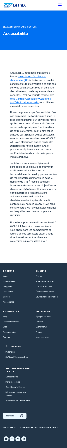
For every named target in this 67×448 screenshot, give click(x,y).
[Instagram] (12, 438)
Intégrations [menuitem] (8, 286)
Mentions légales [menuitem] (12, 382)
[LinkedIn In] (23, 438)
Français (10, 416)
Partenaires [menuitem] (10, 352)
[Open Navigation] (60, 6)
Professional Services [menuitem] (45, 281)
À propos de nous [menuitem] (43, 317)
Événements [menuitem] (41, 327)
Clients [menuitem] (39, 276)
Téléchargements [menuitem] (11, 322)
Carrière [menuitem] (39, 322)
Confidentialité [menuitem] (11, 377)
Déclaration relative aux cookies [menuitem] (15, 393)
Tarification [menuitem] (8, 292)
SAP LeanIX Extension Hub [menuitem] (16, 357)
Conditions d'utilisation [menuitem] (15, 387)
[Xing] (17, 438)
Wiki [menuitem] (5, 327)
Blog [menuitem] (5, 317)
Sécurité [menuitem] (6, 297)
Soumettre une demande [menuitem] (47, 297)
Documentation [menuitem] (10, 332)
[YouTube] (6, 438)
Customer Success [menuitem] (44, 286)
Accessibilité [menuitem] (8, 302)
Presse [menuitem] (39, 332)
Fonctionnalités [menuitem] (9, 281)
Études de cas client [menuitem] (45, 292)
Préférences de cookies (17, 400)
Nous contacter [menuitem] (42, 337)
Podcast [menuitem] (6, 337)
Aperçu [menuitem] (6, 276)
